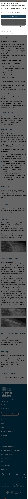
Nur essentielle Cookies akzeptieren (13, 24)
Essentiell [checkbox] (5, 12)
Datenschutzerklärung (21, 33)
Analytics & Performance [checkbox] (15, 12)
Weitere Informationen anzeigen (13, 27)
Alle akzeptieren (13, 16)
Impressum (13, 33)
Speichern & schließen (13, 20)
